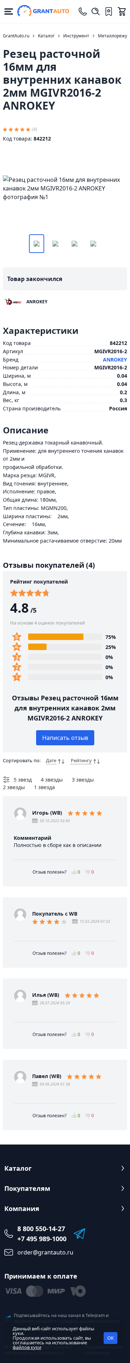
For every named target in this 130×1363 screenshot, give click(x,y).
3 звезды (83, 779)
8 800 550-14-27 (41, 1228)
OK (110, 1338)
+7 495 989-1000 (41, 1238)
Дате (51, 760)
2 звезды (14, 787)
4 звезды (52, 779)
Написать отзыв (65, 738)
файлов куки (27, 1347)
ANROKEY (115, 359)
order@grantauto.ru (45, 1252)
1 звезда (44, 787)
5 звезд (23, 779)
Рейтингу (81, 760)
